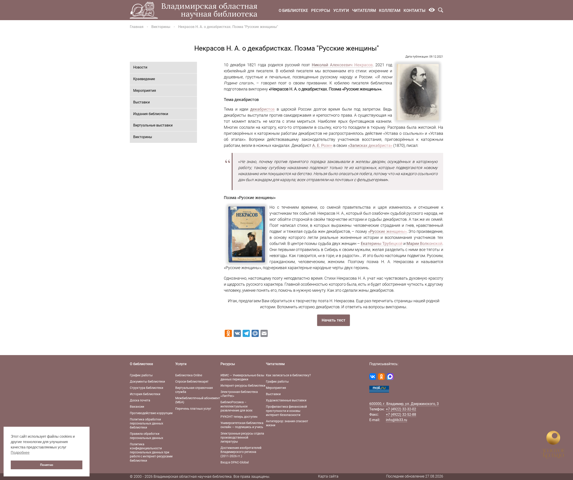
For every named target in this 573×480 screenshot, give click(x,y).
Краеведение (144, 79)
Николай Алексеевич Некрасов (342, 64)
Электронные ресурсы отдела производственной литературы (242, 437)
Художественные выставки (286, 400)
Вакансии (137, 406)
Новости (140, 67)
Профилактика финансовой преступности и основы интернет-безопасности (286, 410)
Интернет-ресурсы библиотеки (242, 385)
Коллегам (389, 10)
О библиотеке (293, 10)
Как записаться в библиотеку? (288, 375)
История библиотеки (145, 394)
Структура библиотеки (146, 388)
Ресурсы (320, 10)
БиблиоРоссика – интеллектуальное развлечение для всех (236, 406)
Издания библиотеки (150, 114)
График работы (141, 375)
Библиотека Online (188, 375)
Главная (136, 27)
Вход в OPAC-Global (234, 462)
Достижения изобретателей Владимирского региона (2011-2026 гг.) (240, 452)
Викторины (160, 27)
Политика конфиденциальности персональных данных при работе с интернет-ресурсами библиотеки (151, 452)
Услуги (341, 10)
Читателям (364, 10)
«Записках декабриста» (370, 145)
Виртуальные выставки (153, 125)
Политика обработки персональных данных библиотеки (146, 423)
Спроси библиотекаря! (191, 381)
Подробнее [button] (20, 452)
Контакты (414, 10)
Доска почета (140, 400)
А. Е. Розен (322, 145)
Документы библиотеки (147, 381)
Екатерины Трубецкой (381, 243)
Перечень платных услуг (193, 408)
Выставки (141, 102)
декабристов (262, 109)
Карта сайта (328, 476)
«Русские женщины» (387, 231)
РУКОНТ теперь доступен (238, 416)
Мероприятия (144, 90)
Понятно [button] (46, 465)
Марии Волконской (424, 243)
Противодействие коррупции (151, 413)
